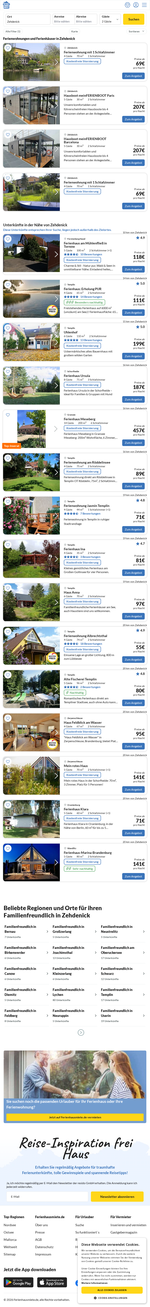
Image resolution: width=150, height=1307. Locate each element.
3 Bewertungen (90, 556)
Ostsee (9, 1232)
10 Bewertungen (91, 254)
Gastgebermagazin (123, 1232)
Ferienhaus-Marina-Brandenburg (88, 853)
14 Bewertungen (91, 296)
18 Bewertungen (91, 643)
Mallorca (10, 1240)
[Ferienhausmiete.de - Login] (137, 5)
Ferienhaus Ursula (77, 376)
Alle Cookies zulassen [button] (112, 1290)
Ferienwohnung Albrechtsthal (85, 636)
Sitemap (10, 1254)
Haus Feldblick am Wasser (83, 722)
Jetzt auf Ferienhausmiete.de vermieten (75, 1117)
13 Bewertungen (91, 340)
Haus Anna (72, 592)
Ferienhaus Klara (76, 809)
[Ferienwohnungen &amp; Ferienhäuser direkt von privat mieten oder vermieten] (6, 5)
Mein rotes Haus (76, 766)
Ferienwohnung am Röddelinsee (87, 462)
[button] (145, 5)
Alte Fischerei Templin (80, 679)
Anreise (59, 16)
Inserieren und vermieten (128, 1225)
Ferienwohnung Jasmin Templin (86, 506)
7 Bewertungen (90, 513)
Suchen (133, 19)
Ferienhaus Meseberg (79, 419)
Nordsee (10, 1225)
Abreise (81, 16)
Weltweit (10, 1247)
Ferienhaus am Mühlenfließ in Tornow (85, 244)
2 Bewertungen (90, 687)
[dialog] (112, 1270)
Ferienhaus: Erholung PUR (83, 289)
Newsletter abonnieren (117, 1197)
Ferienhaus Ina (74, 549)
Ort (9, 16)
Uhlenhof (70, 332)
